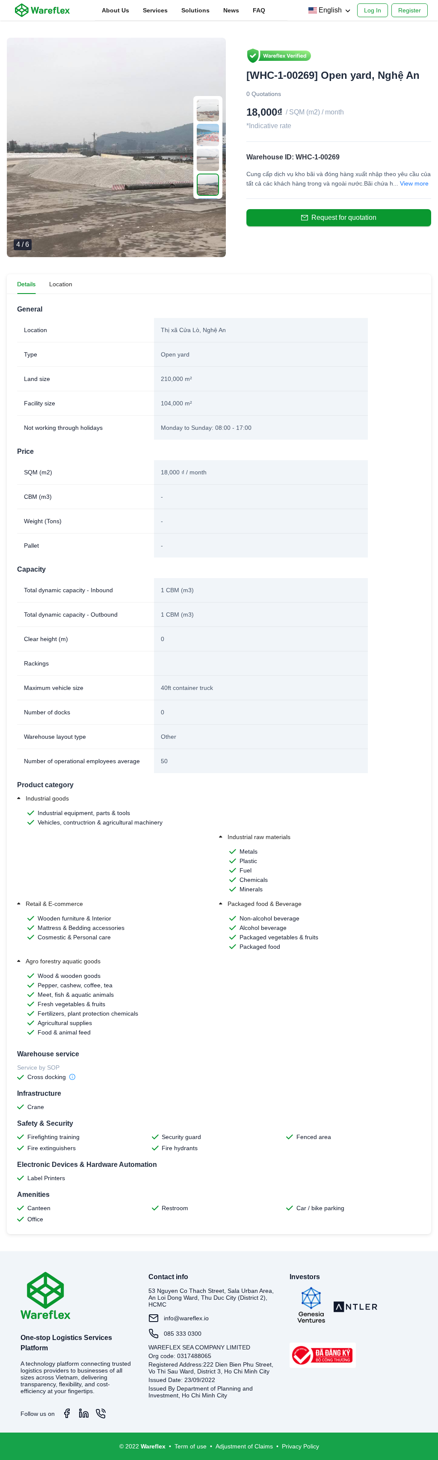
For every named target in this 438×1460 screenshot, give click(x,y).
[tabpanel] (219, 764)
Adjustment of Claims (244, 1446)
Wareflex (153, 1446)
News (231, 10)
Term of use (191, 1446)
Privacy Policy (300, 1446)
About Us (115, 10)
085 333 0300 (182, 1333)
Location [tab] (60, 284)
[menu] (191, 10)
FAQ (259, 10)
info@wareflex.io (186, 1318)
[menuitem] (115, 10)
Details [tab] (26, 284)
